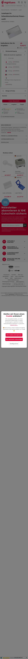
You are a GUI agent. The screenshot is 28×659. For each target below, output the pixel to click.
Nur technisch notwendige (14, 339)
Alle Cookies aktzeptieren (14, 335)
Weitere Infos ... (14, 325)
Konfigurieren (14, 343)
